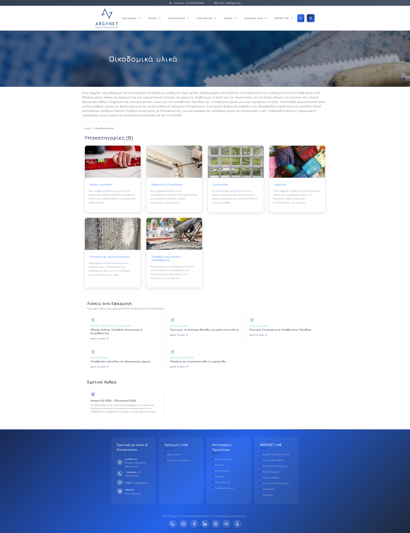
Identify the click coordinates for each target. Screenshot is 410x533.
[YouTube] (226, 524)
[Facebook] (194, 524)
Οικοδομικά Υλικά (224, 488)
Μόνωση (152, 18)
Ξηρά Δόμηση (129, 18)
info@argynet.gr (140, 482)
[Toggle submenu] (139, 18)
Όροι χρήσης (174, 454)
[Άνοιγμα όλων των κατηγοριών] (311, 18)
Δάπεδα (228, 18)
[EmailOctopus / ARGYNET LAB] (237, 524)
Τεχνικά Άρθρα (270, 477)
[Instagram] (216, 524)
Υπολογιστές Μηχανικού (275, 483)
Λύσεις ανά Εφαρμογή (274, 466)
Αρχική (88, 128)
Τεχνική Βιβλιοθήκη (273, 460)
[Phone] (172, 524)
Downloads (268, 489)
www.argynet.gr (133, 493)
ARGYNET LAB (281, 18)
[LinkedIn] (205, 524)
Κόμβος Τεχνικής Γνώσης (276, 454)
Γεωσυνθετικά (204, 18)
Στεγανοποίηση (176, 18)
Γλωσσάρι (268, 494)
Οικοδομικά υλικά (253, 18)
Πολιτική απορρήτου (178, 460)
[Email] (183, 524)
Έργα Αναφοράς (271, 471)
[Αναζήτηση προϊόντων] (300, 18)
